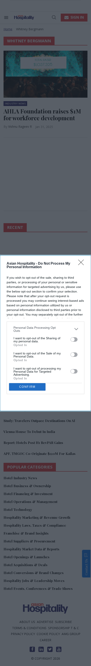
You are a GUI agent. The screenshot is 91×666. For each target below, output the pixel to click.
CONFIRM (27, 386)
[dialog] (45, 333)
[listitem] (45, 329)
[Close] (82, 264)
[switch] (74, 339)
